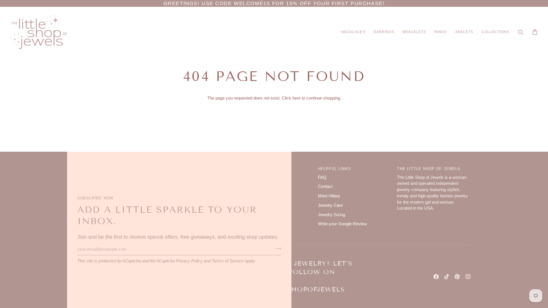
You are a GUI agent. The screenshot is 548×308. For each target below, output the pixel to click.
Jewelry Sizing (331, 214)
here (296, 98)
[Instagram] (468, 276)
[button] (353, 32)
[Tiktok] (446, 276)
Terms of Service (228, 261)
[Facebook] (436, 276)
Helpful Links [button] (334, 169)
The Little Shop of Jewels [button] (428, 169)
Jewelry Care (330, 205)
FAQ (322, 177)
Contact (325, 186)
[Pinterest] (457, 276)
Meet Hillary (329, 196)
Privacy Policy (189, 261)
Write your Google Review (342, 224)
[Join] (276, 248)
